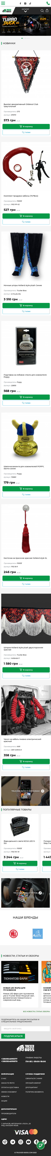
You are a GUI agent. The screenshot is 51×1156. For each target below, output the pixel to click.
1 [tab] (22, 38)
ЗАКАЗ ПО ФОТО (7, 1083)
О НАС (3, 1078)
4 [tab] (27, 38)
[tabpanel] (25, 25)
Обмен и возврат (9, 1092)
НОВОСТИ (5, 1096)
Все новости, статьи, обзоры (36, 1011)
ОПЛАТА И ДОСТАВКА (10, 1087)
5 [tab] (28, 38)
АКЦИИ (4, 1101)
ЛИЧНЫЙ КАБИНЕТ (33, 1083)
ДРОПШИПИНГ (32, 1087)
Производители (8, 1113)
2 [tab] (23, 38)
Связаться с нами (34, 1078)
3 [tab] (25, 38)
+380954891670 (9, 1061)
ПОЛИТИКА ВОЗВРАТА (35, 1092)
